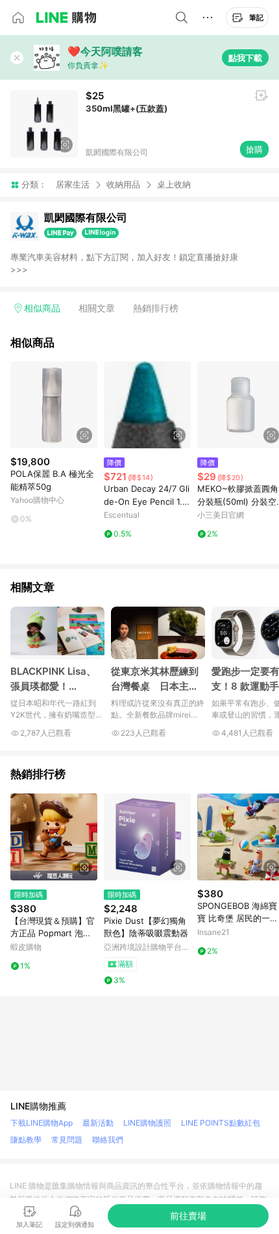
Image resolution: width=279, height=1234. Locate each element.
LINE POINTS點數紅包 (220, 1123)
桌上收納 (174, 184)
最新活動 (98, 1123)
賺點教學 (26, 1139)
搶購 (254, 149)
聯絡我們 (107, 1139)
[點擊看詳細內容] (53, 404)
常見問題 (66, 1139)
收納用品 (123, 184)
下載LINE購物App (41, 1123)
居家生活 (73, 184)
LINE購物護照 (147, 1123)
